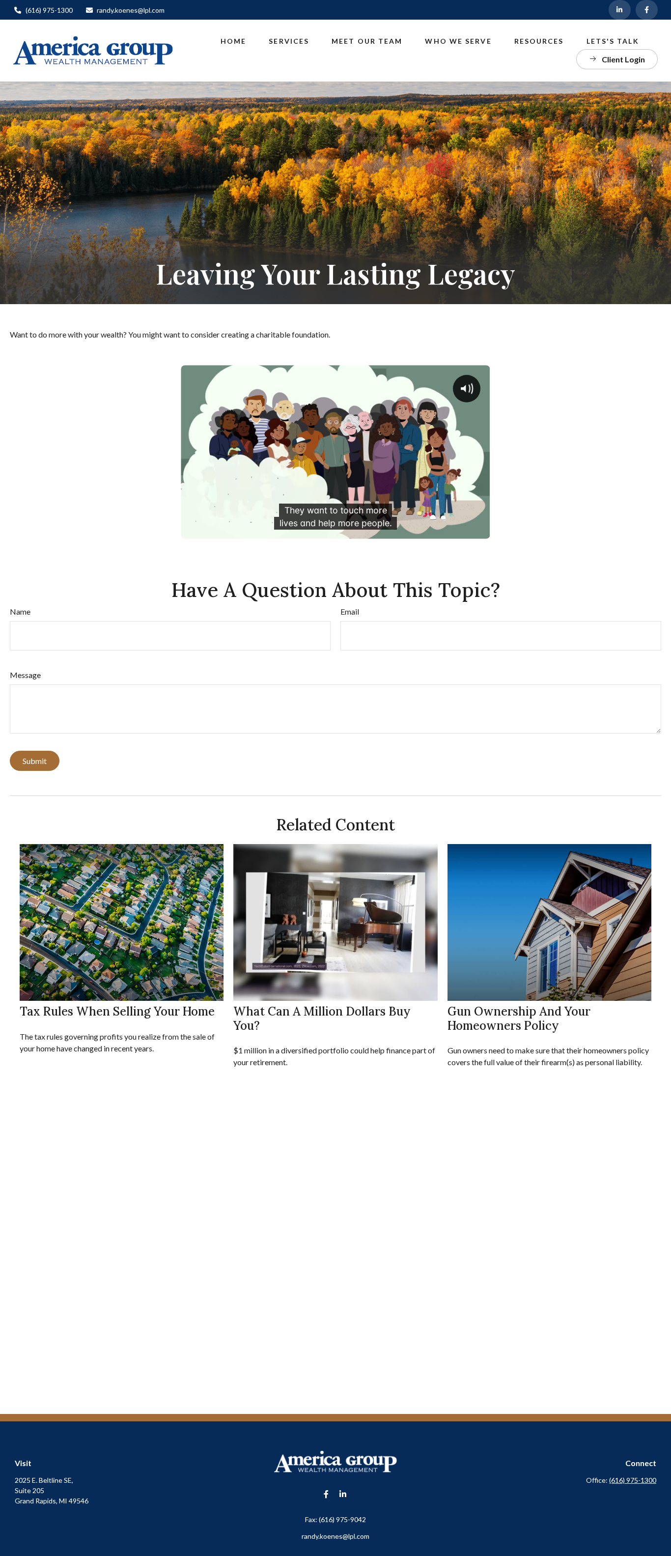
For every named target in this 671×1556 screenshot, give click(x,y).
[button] (233, 40)
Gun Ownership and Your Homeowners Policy (518, 1018)
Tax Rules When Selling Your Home (117, 1011)
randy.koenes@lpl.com (131, 10)
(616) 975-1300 (49, 10)
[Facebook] (647, 10)
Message (25, 674)
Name (20, 611)
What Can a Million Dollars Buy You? (322, 1018)
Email (349, 611)
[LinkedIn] (620, 10)
